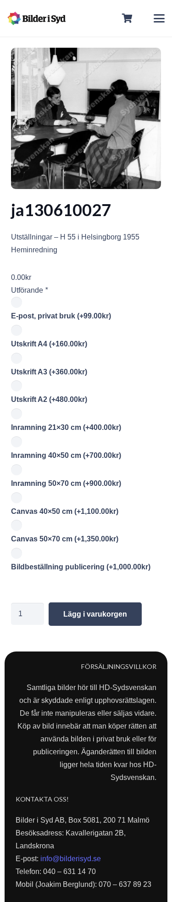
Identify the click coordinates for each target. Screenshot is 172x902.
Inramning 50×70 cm (66, 483)
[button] (159, 18)
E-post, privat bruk (61, 316)
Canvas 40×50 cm (64, 511)
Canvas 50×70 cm (64, 539)
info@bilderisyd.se (70, 859)
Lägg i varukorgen (95, 614)
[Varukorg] (127, 18)
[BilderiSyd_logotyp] (36, 18)
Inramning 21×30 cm (66, 427)
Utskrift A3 (49, 372)
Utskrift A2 (49, 399)
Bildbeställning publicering (80, 567)
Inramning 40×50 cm (66, 455)
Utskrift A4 (49, 344)
